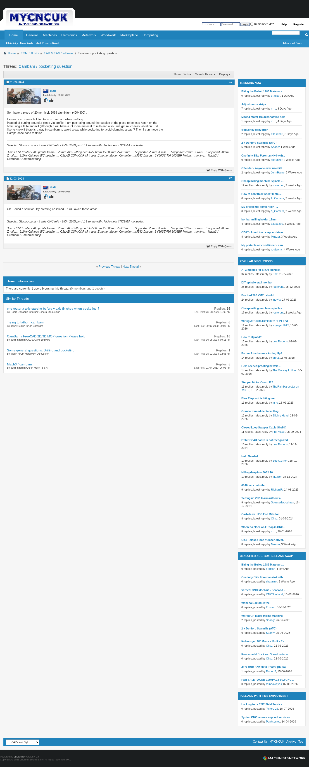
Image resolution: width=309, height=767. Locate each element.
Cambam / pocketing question (45, 66)
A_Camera (277, 198)
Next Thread (131, 266)
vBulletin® (19, 756)
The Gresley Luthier (285, 370)
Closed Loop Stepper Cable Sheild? (264, 427)
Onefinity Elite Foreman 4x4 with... (263, 155)
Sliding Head (281, 415)
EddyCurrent (280, 460)
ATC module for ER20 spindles (260, 269)
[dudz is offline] (24, 96)
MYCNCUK (277, 741)
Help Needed (249, 456)
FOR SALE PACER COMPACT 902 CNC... (267, 679)
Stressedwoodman (282, 502)
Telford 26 (272, 708)
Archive (291, 741)
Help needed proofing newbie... (260, 366)
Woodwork (108, 35)
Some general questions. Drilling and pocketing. (41, 350)
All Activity (12, 43)
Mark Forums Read (47, 43)
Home (13, 35)
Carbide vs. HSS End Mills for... (261, 514)
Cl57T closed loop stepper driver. (262, 232)
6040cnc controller (253, 485)
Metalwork (88, 35)
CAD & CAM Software (58, 53)
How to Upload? (251, 337)
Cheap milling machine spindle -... (262, 181)
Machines (50, 35)
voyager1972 (281, 325)
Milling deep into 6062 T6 (257, 472)
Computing (150, 35)
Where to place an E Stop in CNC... (263, 527)
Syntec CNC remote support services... (266, 717)
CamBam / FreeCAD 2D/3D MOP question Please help (46, 336)
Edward (271, 607)
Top (300, 741)
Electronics (69, 35)
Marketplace (129, 35)
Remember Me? (263, 24)
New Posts (26, 43)
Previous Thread (109, 266)
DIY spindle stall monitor (257, 282)
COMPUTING (30, 53)
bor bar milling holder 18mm (259, 219)
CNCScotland (274, 594)
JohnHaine (278, 172)
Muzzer (275, 236)
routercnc (278, 185)
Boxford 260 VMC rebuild (257, 295)
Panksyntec (273, 721)
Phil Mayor (278, 431)
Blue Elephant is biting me (258, 398)
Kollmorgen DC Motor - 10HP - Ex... (263, 641)
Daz (275, 274)
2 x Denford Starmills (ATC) (258, 142)
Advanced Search (293, 43)
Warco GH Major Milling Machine (262, 615)
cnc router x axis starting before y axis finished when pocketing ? (53, 308)
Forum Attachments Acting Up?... (262, 353)
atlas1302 (277, 134)
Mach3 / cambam (19, 364)
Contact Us (260, 741)
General (32, 35)
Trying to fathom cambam (25, 322)
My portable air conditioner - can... (263, 245)
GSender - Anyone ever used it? (261, 168)
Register (298, 24)
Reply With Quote (221, 170)
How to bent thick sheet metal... (261, 194)
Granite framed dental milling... (260, 411)
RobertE (271, 671)
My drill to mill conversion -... (259, 206)
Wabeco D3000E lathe (255, 603)
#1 (230, 81)
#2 (230, 178)
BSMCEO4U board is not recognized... (265, 440)
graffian (275, 95)
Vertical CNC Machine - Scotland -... (264, 590)
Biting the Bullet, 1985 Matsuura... (262, 91)
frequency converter (254, 129)
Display (223, 74)
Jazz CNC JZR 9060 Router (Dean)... (264, 667)
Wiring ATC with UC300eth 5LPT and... (265, 321)
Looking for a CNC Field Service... (262, 704)
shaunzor (276, 159)
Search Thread (204, 74)
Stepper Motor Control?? (257, 382)
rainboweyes (274, 684)
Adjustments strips (253, 104)
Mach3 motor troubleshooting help (263, 117)
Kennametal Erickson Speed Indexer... (265, 654)
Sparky (275, 147)
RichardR (277, 489)
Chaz (274, 518)
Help (284, 24)
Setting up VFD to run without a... (262, 498)
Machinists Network (284, 758)
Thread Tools (182, 74)
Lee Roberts (280, 341)
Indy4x (277, 299)
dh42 (276, 357)
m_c (273, 108)
